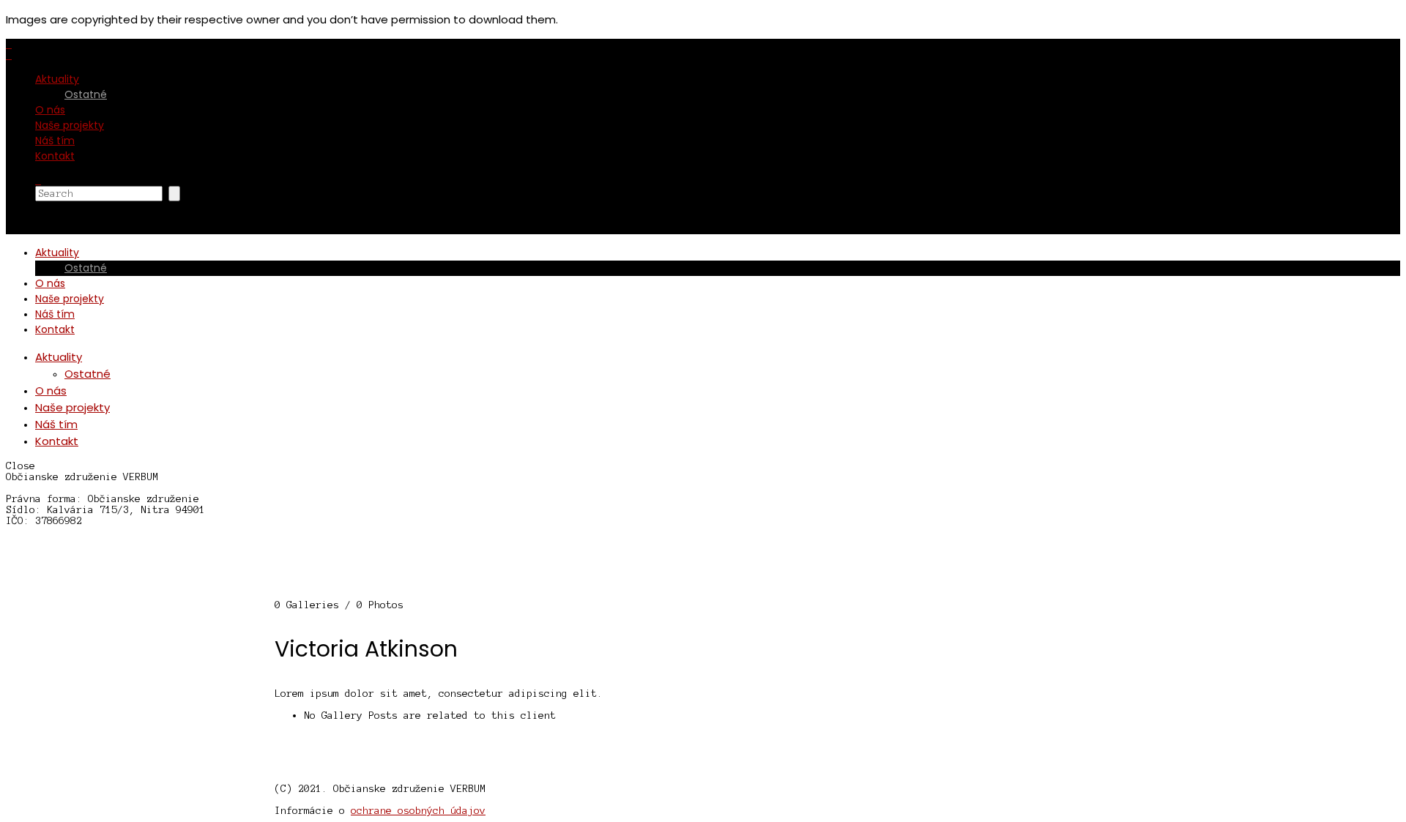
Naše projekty (69, 125)
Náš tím (55, 140)
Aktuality (57, 79)
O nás (50, 109)
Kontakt (55, 156)
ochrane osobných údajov (418, 810)
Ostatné (85, 94)
